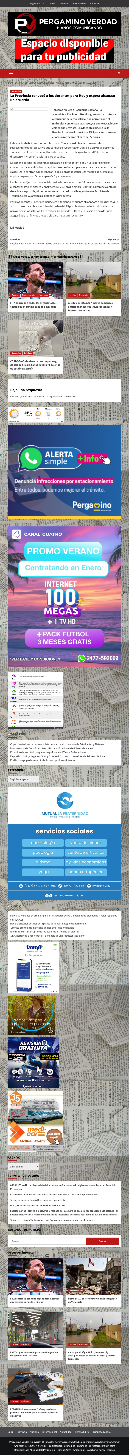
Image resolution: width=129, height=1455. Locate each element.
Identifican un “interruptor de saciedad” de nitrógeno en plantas (44, 931)
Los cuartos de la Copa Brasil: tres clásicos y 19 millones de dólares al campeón (52, 748)
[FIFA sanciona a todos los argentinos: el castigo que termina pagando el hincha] (35, 280)
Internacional (49, 1431)
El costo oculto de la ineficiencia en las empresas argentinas (42, 927)
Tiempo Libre (82, 1431)
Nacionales (16, 91)
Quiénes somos (79, 3)
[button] (11, 73)
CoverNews (92, 1449)
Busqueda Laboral (101, 1431)
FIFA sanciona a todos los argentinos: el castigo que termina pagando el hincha (33, 305)
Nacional (34, 1431)
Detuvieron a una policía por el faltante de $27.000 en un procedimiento (60, 1194)
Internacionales (28, 295)
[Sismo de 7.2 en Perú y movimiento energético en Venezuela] (93, 1276)
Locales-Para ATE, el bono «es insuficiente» (44, 1200)
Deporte (15, 295)
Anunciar (94, 3)
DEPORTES (18, 734)
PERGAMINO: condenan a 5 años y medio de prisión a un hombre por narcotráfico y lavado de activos (34, 1413)
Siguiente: (92, 241)
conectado (39, 396)
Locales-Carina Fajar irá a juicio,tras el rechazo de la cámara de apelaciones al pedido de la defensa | (62, 1210)
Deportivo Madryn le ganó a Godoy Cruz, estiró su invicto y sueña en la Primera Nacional (57, 756)
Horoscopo (58, 728)
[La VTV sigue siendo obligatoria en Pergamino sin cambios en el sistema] (35, 1330)
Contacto (63, 3)
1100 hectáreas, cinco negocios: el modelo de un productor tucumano (47, 935)
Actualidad (66, 1431)
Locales (73, 295)
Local (11, 1431)
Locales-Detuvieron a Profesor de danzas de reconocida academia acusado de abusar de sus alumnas (64, 1214)
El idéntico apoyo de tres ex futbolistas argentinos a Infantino (43, 760)
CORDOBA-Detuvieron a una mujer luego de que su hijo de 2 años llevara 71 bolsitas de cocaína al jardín (35, 365)
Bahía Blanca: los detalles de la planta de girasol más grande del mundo (48, 923)
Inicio (52, 3)
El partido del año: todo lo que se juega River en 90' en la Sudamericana (48, 752)
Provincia (25, 1344)
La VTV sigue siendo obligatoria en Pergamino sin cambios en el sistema (34, 1354)
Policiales (28, 353)
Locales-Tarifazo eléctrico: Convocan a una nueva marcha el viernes (57, 1220)
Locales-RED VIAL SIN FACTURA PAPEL (44, 1205)
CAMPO (16, 906)
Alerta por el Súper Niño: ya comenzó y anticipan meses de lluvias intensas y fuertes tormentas (90, 306)
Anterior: (37, 241)
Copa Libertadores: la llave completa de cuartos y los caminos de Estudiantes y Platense (57, 744)
